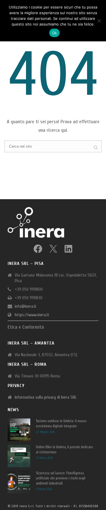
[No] (99, 21)
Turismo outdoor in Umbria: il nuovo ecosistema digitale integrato (61, 423)
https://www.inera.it (32, 314)
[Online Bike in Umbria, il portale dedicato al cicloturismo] (19, 456)
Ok (54, 33)
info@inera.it (25, 306)
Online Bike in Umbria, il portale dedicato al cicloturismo (64, 449)
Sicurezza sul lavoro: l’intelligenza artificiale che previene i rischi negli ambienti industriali (60, 478)
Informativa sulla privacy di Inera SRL (46, 397)
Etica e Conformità (26, 327)
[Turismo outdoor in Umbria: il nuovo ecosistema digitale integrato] (19, 429)
